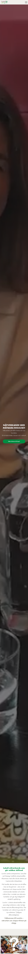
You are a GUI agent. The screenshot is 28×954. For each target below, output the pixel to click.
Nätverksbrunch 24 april (14, 441)
